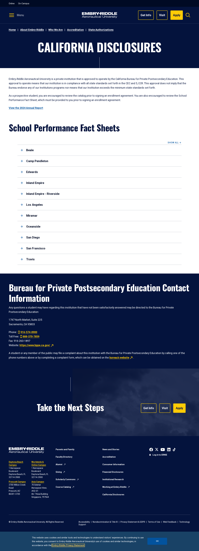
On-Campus (23, 3)
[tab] (99, 150)
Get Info (146, 15)
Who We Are (55, 29)
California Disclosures (113, 494)
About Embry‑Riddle (32, 29)
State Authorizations (100, 29)
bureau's (119, 357)
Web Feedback (169, 522)
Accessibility (84, 522)
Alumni (59, 464)
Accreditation (75, 29)
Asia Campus (37, 482)
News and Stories (110, 449)
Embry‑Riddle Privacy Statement (68, 545)
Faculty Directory (64, 457)
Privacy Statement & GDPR (132, 522)
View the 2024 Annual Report (26, 108)
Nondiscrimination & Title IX (105, 522)
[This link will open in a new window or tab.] (151, 449)
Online (12, 3)
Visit (162, 15)
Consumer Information (113, 464)
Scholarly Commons (65, 479)
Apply (179, 408)
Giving (59, 472)
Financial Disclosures (112, 472)
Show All (173, 143)
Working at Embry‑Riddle (114, 487)
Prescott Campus (17, 482)
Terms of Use (154, 522)
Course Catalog (63, 487)
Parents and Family (65, 449)
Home (12, 29)
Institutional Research (113, 479)
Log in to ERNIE (160, 455)
